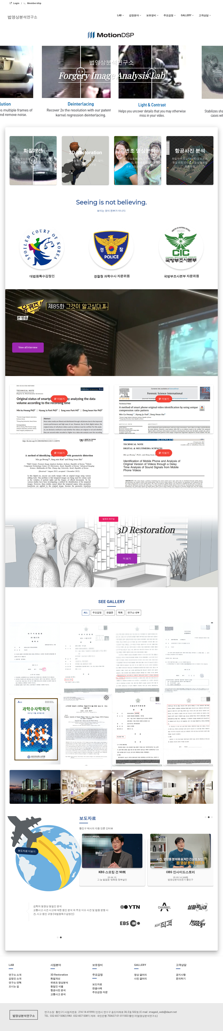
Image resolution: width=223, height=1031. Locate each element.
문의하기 (181, 978)
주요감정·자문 (100, 992)
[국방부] (181, 247)
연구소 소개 (15, 974)
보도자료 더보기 (26, 851)
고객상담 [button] (204, 15)
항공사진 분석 (58, 990)
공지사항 (181, 974)
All (86, 612)
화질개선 (55, 978)
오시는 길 (14, 986)
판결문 (109, 612)
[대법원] (42, 247)
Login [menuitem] (16, 3)
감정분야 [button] (134, 15)
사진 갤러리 (140, 978)
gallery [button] (186, 15)
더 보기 (127, 558)
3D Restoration (59, 974)
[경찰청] (111, 247)
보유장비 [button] (151, 15)
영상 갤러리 (140, 974)
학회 (120, 612)
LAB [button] (119, 15)
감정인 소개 (15, 978)
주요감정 (97, 612)
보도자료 (97, 984)
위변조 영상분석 (59, 982)
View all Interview (27, 347)
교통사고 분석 (58, 994)
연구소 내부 (133, 612)
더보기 (59, 398)
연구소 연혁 (15, 982)
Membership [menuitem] (34, 3)
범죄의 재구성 (107, 519)
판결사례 (97, 988)
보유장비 (97, 965)
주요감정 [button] (168, 15)
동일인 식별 (57, 986)
